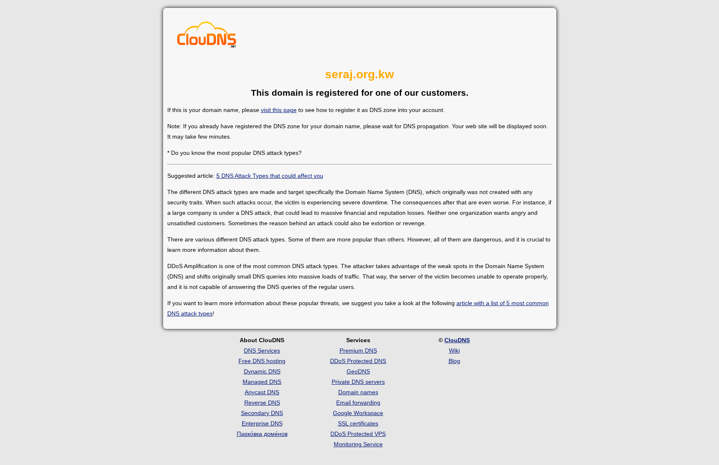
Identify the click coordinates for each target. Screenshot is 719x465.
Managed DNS (262, 381)
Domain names (358, 392)
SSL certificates (358, 423)
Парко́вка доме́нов (262, 433)
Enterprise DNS (262, 423)
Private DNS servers (358, 381)
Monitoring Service (358, 444)
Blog (454, 361)
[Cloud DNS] (207, 36)
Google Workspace (358, 413)
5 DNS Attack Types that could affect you (269, 175)
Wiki (454, 350)
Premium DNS (358, 350)
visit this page (279, 110)
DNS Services (262, 350)
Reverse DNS (262, 402)
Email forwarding (358, 402)
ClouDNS (457, 340)
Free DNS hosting (261, 361)
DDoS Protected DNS (358, 361)
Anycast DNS (262, 392)
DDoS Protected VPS (358, 433)
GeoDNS (358, 371)
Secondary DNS (262, 413)
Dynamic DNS (262, 371)
